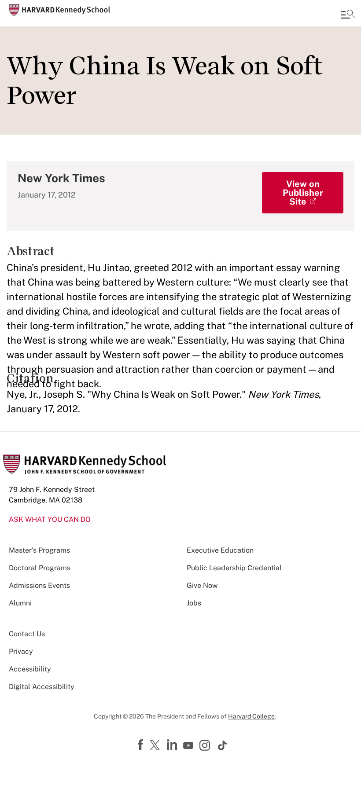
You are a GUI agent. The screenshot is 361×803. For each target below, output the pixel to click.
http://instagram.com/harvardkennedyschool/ (206, 746)
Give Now (202, 585)
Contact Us (27, 634)
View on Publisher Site (303, 193)
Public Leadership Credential (234, 568)
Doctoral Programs (39, 568)
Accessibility (30, 669)
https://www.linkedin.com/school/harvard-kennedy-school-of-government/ (173, 745)
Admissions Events (39, 585)
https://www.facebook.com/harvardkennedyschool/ (141, 745)
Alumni (20, 603)
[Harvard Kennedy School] (59, 10)
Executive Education (220, 550)
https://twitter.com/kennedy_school (156, 746)
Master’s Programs (39, 550)
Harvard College (251, 716)
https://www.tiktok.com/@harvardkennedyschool (222, 745)
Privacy (21, 651)
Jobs (194, 603)
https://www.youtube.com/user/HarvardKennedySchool (189, 745)
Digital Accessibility (41, 686)
